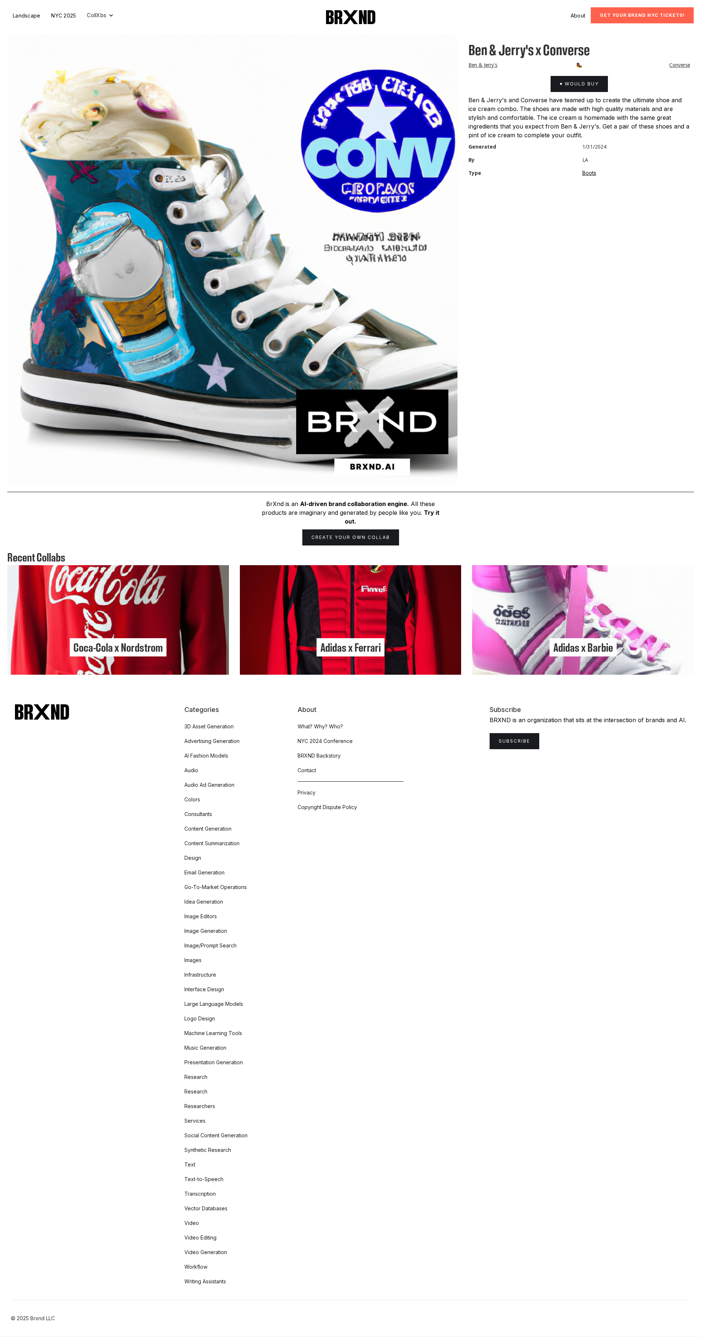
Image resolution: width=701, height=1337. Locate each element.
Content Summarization (212, 843)
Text (189, 1164)
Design (192, 858)
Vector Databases (205, 1208)
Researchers (199, 1106)
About (578, 15)
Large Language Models (213, 1004)
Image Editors (200, 916)
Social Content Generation (216, 1135)
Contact (307, 770)
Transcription (200, 1194)
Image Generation (205, 931)
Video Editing (200, 1237)
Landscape (26, 15)
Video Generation (205, 1252)
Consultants (198, 814)
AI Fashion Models (206, 755)
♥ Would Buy (579, 84)
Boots (589, 173)
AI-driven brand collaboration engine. (354, 503)
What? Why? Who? (320, 726)
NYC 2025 (63, 15)
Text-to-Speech (203, 1179)
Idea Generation (203, 902)
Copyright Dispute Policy (327, 807)
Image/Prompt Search (210, 945)
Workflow (195, 1267)
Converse (679, 65)
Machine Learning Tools (213, 1033)
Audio (191, 770)
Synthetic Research (207, 1150)
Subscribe (514, 741)
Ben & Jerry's (482, 65)
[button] (100, 15)
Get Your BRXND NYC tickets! (642, 15)
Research (195, 1077)
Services (195, 1121)
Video (191, 1223)
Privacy (306, 792)
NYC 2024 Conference (325, 741)
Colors (192, 799)
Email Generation (204, 872)
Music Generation (205, 1048)
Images (193, 960)
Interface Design (204, 989)
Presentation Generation (213, 1062)
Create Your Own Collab (350, 537)
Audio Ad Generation (209, 785)
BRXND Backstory (319, 755)
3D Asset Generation (209, 726)
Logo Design (199, 1018)
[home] (351, 17)
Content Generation (207, 828)
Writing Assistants (205, 1281)
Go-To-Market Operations (215, 887)
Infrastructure (200, 975)
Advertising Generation (212, 741)
